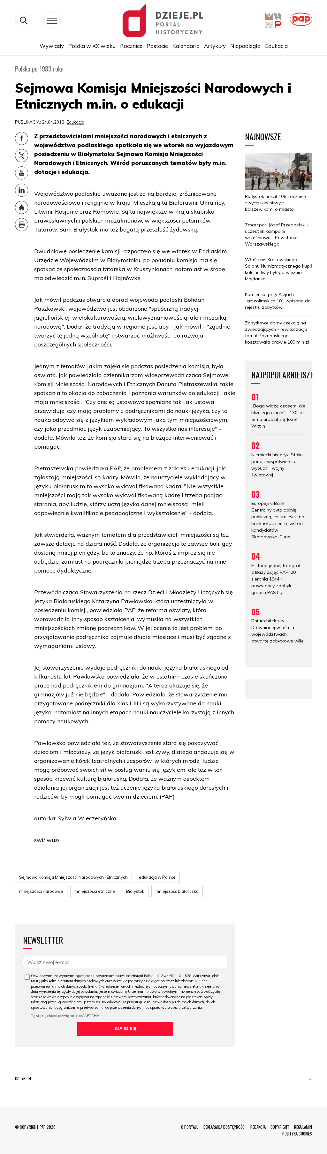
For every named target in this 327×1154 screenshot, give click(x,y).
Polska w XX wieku (92, 45)
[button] (310, 1079)
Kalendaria (186, 45)
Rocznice (131, 45)
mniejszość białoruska (177, 891)
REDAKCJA (258, 1127)
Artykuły (215, 45)
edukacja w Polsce (157, 877)
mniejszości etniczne (94, 891)
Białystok (135, 891)
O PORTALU (190, 1127)
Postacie (157, 45)
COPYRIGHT (279, 1127)
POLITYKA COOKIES (297, 1133)
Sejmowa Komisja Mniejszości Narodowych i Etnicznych (73, 877)
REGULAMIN (303, 1127)
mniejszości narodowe (41, 891)
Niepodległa (245, 45)
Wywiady (52, 45)
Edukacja (276, 45)
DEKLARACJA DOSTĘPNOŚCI (224, 1127)
